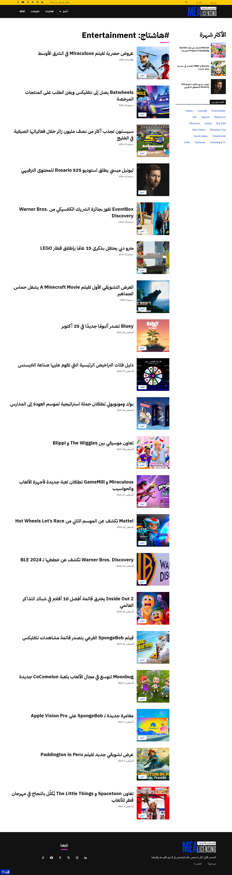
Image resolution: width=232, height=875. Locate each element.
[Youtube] (23, 2)
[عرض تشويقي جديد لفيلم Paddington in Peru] (153, 764)
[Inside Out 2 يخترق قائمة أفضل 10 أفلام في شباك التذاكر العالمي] (153, 608)
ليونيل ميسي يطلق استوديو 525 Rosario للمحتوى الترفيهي (77, 170)
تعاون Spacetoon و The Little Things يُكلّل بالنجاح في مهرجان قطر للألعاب (73, 797)
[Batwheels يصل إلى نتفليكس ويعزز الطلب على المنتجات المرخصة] (153, 102)
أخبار (142, 75)
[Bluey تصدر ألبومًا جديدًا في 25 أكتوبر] (153, 335)
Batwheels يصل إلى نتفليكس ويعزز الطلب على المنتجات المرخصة (79, 95)
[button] (186, 2)
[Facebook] (27, 2)
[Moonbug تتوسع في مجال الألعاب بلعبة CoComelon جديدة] (153, 686)
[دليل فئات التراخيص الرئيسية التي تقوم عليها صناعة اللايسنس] (153, 374)
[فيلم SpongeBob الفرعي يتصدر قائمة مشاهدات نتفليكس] (153, 647)
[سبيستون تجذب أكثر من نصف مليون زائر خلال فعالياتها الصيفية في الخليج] (153, 141)
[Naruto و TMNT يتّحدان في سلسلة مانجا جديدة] (218, 68)
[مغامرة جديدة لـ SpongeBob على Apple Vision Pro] (153, 725)
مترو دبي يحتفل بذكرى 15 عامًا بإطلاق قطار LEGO (87, 248)
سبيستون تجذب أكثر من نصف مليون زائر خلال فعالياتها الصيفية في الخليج (74, 134)
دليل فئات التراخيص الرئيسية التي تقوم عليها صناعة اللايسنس (76, 364)
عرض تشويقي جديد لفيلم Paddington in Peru (87, 754)
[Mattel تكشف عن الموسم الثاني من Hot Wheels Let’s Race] (153, 530)
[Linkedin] (42, 2)
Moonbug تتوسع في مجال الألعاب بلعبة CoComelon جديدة (76, 676)
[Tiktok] (18, 2)
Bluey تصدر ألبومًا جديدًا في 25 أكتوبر (98, 326)
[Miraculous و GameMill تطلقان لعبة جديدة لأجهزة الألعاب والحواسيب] (153, 491)
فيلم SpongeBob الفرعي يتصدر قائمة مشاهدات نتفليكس (78, 637)
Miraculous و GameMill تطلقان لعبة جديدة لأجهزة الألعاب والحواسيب (76, 485)
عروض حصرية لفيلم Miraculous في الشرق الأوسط (86, 53)
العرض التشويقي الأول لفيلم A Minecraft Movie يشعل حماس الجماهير (74, 290)
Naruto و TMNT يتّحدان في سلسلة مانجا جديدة (193, 67)
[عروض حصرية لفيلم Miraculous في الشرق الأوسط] (153, 63)
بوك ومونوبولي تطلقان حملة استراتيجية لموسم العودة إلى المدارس (72, 403)
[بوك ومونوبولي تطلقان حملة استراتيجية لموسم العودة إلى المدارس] (153, 413)
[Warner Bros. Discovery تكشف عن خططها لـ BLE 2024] (153, 569)
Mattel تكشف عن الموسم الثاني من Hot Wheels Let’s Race (74, 520)
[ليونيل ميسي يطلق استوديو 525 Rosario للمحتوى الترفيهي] (153, 179)
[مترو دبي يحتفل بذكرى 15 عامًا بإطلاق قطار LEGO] (153, 257)
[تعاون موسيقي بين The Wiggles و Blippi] (153, 452)
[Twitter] (32, 2)
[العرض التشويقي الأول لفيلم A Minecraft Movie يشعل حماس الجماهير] (153, 296)
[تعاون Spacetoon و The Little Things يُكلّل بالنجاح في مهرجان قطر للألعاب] (153, 803)
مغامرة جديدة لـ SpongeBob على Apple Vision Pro (82, 715)
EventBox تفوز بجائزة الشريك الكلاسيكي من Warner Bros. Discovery (76, 212)
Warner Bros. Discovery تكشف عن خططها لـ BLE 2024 (77, 559)
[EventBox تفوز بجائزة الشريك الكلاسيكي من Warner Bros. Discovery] (153, 218)
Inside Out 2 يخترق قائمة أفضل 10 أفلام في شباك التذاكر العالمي (78, 602)
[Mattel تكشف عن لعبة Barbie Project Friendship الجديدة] (218, 50)
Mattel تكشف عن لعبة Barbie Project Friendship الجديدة (194, 49)
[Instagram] (37, 2)
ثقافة (142, 387)
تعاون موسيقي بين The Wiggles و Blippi (93, 442)
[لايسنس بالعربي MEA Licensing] (202, 11)
